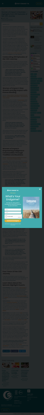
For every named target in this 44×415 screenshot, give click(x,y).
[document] (22, 207)
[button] (40, 189)
